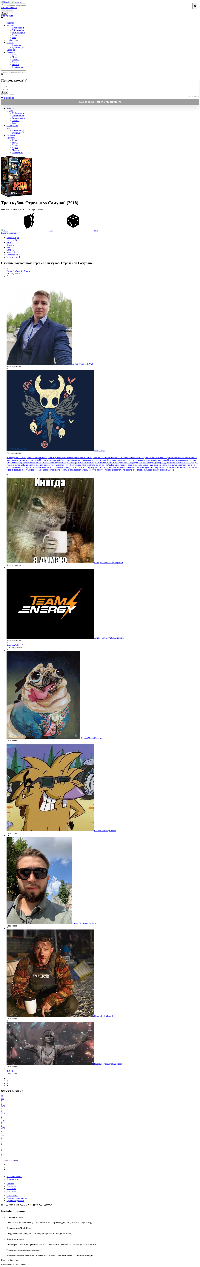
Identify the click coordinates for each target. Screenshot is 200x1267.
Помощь (10, 1183)
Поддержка (12, 1186)
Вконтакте (9, 98)
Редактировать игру (10, 233)
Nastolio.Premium (14, 1176)
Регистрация (7, 16)
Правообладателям (15, 1200)
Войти (4, 92)
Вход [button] (4, 13)
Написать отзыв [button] (10, 1160)
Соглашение (12, 1195)
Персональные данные (17, 1198)
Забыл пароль (193, 96)
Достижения (12, 1179)
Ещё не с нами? (100, 102)
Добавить (8, 10)
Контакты (11, 1188)
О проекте (11, 1191)
